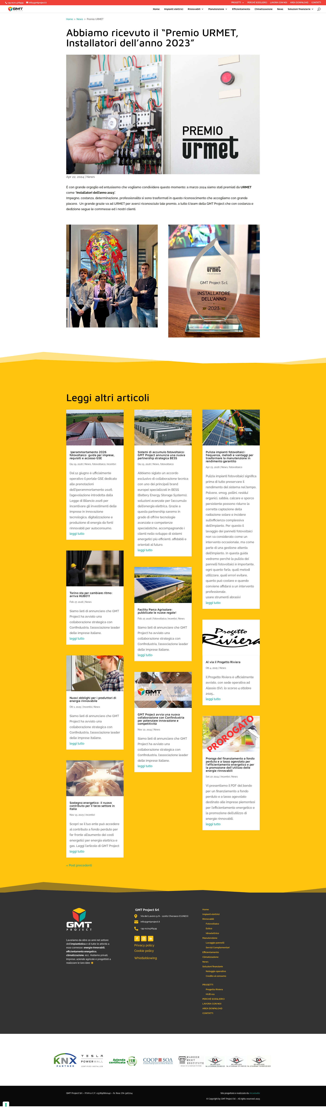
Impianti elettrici (173, 9)
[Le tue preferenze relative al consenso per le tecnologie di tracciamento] (6, 1105)
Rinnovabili (194, 9)
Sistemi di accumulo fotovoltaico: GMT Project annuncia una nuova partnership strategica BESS (161, 455)
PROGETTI (236, 3)
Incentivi (111, 464)
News (280, 9)
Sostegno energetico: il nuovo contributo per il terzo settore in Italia (92, 806)
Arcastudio (254, 1093)
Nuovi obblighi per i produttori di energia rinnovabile (93, 699)
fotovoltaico (98, 464)
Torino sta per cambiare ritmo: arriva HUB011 (91, 594)
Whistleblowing (145, 958)
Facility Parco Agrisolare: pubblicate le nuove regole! (157, 611)
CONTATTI (316, 3)
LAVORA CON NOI (278, 3)
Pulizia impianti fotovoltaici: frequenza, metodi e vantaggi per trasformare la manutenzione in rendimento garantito (229, 456)
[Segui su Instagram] (144, 938)
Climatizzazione (264, 9)
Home (156, 9)
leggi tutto (77, 533)
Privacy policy (144, 945)
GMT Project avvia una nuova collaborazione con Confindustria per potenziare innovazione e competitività (161, 719)
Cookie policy (144, 951)
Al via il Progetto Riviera (223, 662)
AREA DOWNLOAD (299, 3)
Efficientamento (241, 9)
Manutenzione (216, 9)
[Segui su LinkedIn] (150, 938)
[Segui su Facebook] (137, 938)
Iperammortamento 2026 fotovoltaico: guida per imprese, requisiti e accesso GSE (92, 455)
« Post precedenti (79, 865)
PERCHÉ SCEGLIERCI (257, 3)
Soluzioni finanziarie (299, 9)
